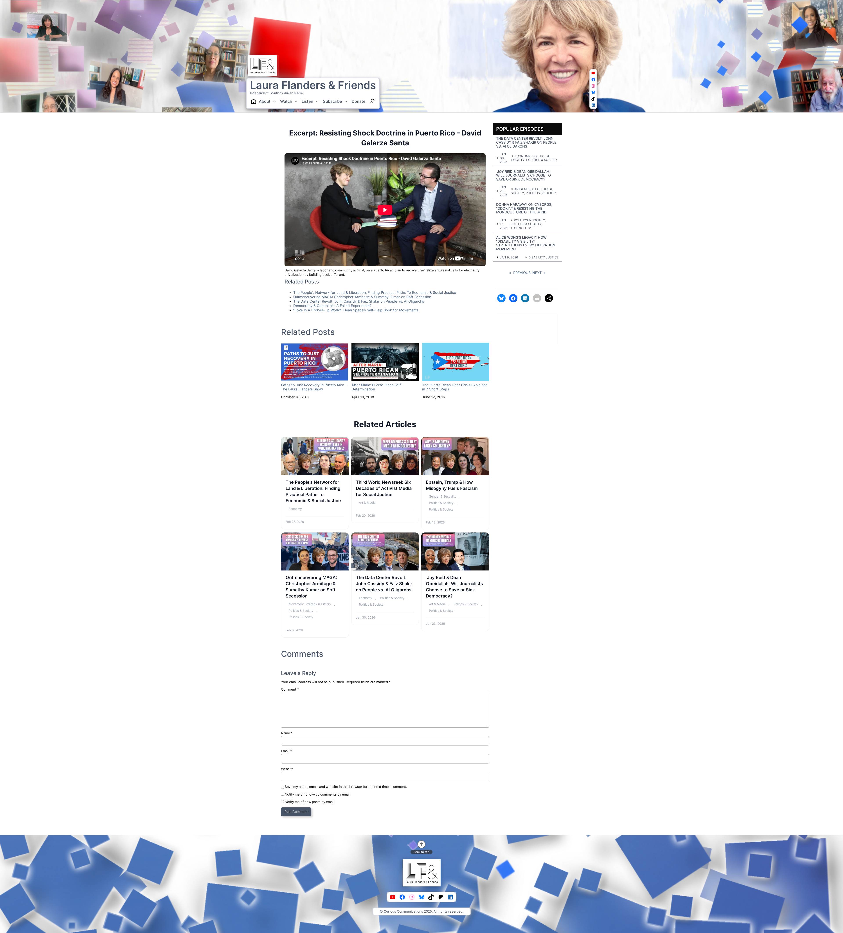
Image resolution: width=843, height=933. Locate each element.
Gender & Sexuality (442, 496)
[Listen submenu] (317, 101)
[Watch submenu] (296, 101)
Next (539, 273)
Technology (521, 228)
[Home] (253, 101)
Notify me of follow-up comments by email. (318, 794)
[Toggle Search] (372, 101)
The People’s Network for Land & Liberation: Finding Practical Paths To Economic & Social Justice (374, 292)
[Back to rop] (421, 844)
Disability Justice (543, 257)
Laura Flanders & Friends (313, 85)
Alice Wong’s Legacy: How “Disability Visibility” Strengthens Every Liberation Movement (525, 243)
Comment (290, 689)
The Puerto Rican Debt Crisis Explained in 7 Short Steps (455, 387)
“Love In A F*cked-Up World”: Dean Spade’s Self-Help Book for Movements (355, 310)
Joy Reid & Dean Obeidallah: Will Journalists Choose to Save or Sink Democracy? (454, 587)
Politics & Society (441, 503)
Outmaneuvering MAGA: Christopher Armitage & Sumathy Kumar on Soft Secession (362, 297)
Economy (295, 509)
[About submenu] (274, 101)
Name (287, 733)
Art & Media (367, 502)
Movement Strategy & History (310, 604)
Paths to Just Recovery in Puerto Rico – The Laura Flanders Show (314, 387)
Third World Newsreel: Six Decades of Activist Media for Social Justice (384, 488)
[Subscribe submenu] (346, 101)
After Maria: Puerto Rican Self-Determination (376, 387)
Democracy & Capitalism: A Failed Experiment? (332, 305)
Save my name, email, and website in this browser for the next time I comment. (346, 787)
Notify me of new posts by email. (310, 802)
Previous (520, 273)
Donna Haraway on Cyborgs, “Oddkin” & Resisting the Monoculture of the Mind (524, 208)
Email (286, 751)
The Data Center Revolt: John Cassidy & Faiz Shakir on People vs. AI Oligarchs (358, 301)
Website (287, 769)
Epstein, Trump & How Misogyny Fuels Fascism (452, 485)
